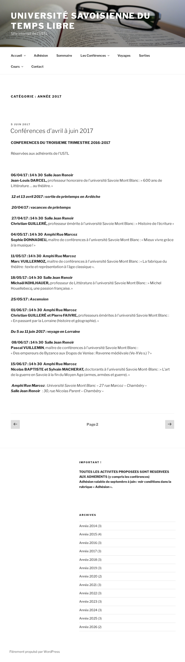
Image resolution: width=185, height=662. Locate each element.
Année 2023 (88, 601)
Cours (15, 66)
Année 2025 (88, 618)
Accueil (16, 55)
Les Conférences (93, 55)
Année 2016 (88, 543)
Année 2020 (88, 576)
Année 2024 (88, 610)
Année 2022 (88, 593)
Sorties (144, 55)
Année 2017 (88, 551)
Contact (37, 66)
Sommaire (64, 55)
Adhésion (41, 55)
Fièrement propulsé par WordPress (34, 651)
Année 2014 (88, 526)
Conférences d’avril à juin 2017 (51, 130)
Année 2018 (88, 559)
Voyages (124, 55)
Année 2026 (88, 627)
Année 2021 (88, 585)
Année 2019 (88, 568)
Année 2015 (88, 534)
